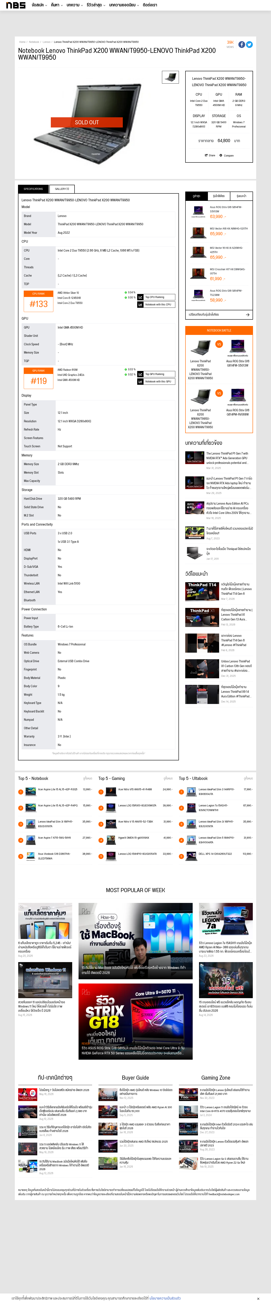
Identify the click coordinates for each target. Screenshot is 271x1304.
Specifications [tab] (33, 189)
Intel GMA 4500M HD (69, 380)
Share (212, 155)
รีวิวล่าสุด (94, 5)
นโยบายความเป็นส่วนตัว (165, 1299)
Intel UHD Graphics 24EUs (71, 375)
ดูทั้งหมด (87, 778)
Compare (228, 156)
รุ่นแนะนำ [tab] (241, 196)
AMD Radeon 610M (67, 370)
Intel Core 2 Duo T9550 (70, 303)
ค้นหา (55, 5)
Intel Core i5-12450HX (69, 298)
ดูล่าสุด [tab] (196, 196)
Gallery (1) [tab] (62, 189)
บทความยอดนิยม (122, 5)
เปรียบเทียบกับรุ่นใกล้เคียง (204, 315)
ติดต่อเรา (150, 5)
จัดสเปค (38, 5)
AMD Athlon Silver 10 (68, 293)
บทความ (73, 5)
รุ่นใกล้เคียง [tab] (219, 196)
